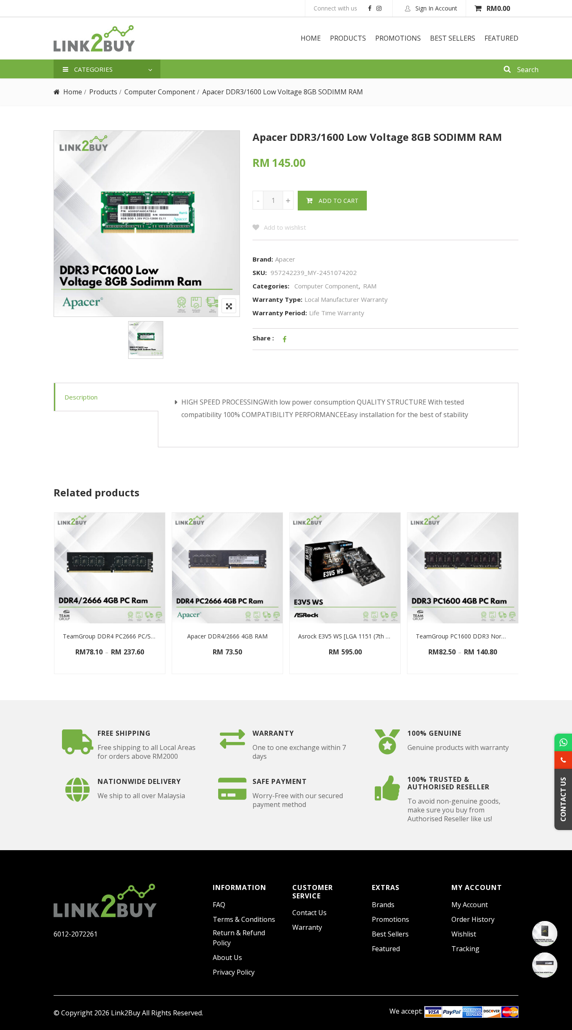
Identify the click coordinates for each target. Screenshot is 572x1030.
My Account (469, 904)
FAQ (219, 904)
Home (311, 38)
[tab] (106, 397)
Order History (473, 919)
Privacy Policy (234, 972)
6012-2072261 (76, 934)
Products (348, 38)
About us (227, 957)
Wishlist (463, 934)
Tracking (465, 948)
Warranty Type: (277, 299)
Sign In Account (435, 8)
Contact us (309, 912)
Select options (124, 660)
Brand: (263, 259)
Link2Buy (125, 1012)
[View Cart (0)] (478, 8)
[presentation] (59, 601)
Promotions (398, 38)
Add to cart (338, 201)
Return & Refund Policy (239, 937)
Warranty (307, 927)
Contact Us (563, 799)
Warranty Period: (280, 313)
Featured (501, 38)
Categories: (271, 286)
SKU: (260, 272)
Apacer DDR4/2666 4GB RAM (227, 636)
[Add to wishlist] (63, 659)
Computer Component (159, 91)
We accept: (406, 1011)
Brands (383, 904)
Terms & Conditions (244, 919)
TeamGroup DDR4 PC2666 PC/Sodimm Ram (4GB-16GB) (110, 636)
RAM (369, 286)
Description (81, 397)
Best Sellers (452, 38)
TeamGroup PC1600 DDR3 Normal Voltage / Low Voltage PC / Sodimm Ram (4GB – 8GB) (463, 636)
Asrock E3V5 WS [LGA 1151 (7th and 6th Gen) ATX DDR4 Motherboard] (345, 636)
